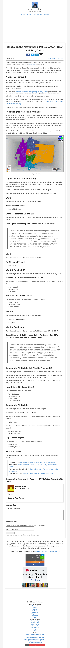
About (29, 14)
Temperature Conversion (35, 641)
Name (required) (11, 521)
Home (23, 14)
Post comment (10, 533)
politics (60, 58)
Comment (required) (13, 508)
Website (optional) (12, 529)
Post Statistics (35, 627)
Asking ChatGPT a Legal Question (47, 551)
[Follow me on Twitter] (35, 560)
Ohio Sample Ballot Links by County (35, 639)
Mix (35, 617)
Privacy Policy (35, 621)
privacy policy (32, 64)
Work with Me (37, 14)
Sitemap (35, 630)
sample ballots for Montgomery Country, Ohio (31, 92)
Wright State (35, 614)
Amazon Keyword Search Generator (35, 634)
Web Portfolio (35, 624)
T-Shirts (46, 14)
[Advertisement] (35, 28)
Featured (35, 625)
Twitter (35, 607)
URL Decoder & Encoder (35, 642)
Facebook (35, 606)
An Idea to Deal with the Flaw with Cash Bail (38, 473)
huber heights (52, 58)
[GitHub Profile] (35, 555)
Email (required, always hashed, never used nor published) (26, 525)
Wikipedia (35, 612)
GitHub (35, 609)
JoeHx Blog (35, 9)
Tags (35, 629)
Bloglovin (35, 615)
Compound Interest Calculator (35, 637)
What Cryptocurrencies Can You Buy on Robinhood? (38, 462)
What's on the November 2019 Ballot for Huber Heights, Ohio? (35, 48)
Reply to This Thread (16, 498)
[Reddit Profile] (35, 557)
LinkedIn (35, 610)
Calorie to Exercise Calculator (35, 636)
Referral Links (35, 622)
